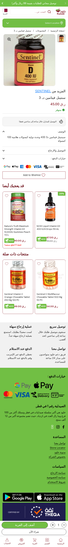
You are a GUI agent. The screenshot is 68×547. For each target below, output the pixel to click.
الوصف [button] (62, 131)
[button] (64, 525)
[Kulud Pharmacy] (61, 11)
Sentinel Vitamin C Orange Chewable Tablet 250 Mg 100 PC (17, 297)
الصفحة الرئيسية (58, 30)
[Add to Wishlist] (39, 196)
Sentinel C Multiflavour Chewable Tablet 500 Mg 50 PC (49, 297)
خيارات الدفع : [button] (58, 158)
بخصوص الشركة (57, 456)
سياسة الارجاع (58, 472)
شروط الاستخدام (57, 481)
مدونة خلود (60, 452)
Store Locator (58, 447)
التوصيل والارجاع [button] (57, 150)
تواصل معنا (60, 443)
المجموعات (41, 30)
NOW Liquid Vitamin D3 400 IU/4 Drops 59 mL (48, 227)
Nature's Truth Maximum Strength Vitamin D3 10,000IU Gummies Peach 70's (17, 230)
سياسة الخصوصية (56, 477)
